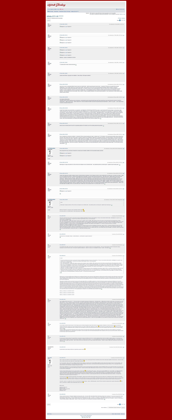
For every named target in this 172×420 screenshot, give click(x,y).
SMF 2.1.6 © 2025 (83, 415)
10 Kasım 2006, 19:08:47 (64, 199)
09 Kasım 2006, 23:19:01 (64, 134)
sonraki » (123, 18)
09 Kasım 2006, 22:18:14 (64, 84)
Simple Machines (89, 415)
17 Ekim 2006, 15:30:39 (63, 47)
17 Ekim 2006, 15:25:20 (63, 24)
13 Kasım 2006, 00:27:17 (62, 255)
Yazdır (48, 20)
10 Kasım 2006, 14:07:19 (64, 173)
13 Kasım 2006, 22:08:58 (62, 323)
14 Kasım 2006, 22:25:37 (62, 394)
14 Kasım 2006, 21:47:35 (62, 357)
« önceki (119, 18)
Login (124, 14)
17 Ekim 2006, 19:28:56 (63, 73)
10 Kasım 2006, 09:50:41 (64, 148)
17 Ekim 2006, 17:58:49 (63, 62)
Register (121, 14)
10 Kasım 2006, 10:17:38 (64, 162)
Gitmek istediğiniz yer (104, 407)
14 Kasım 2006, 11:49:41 (62, 336)
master (50, 357)
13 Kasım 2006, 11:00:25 (62, 299)
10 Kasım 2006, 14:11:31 (64, 188)
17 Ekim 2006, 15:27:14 (63, 35)
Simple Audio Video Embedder (86, 416)
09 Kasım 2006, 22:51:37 (64, 123)
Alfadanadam (52, 148)
